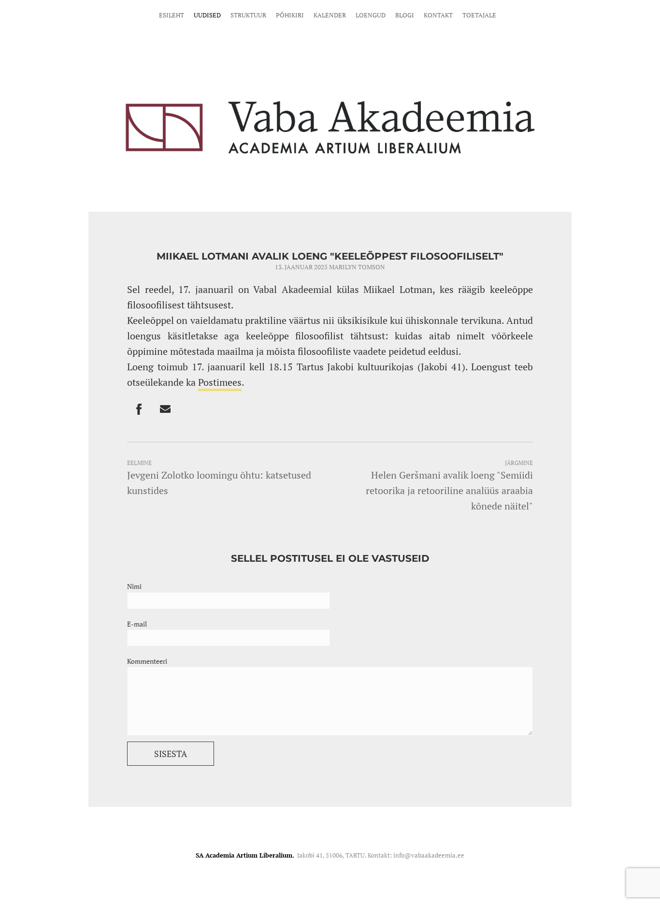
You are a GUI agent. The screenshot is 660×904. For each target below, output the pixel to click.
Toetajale (479, 15)
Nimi (134, 586)
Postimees (220, 382)
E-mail (137, 623)
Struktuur (248, 15)
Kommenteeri (147, 661)
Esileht (171, 15)
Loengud (371, 15)
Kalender (330, 15)
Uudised (207, 15)
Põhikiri (290, 15)
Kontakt (438, 15)
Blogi (404, 15)
